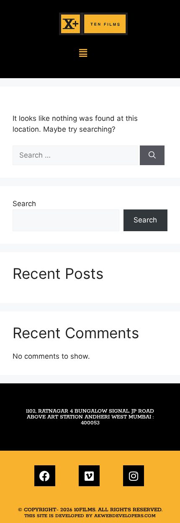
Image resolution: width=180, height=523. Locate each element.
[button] (83, 53)
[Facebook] (44, 475)
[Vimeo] (89, 475)
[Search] (152, 155)
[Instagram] (133, 475)
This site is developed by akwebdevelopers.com (90, 516)
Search (24, 203)
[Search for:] (76, 155)
